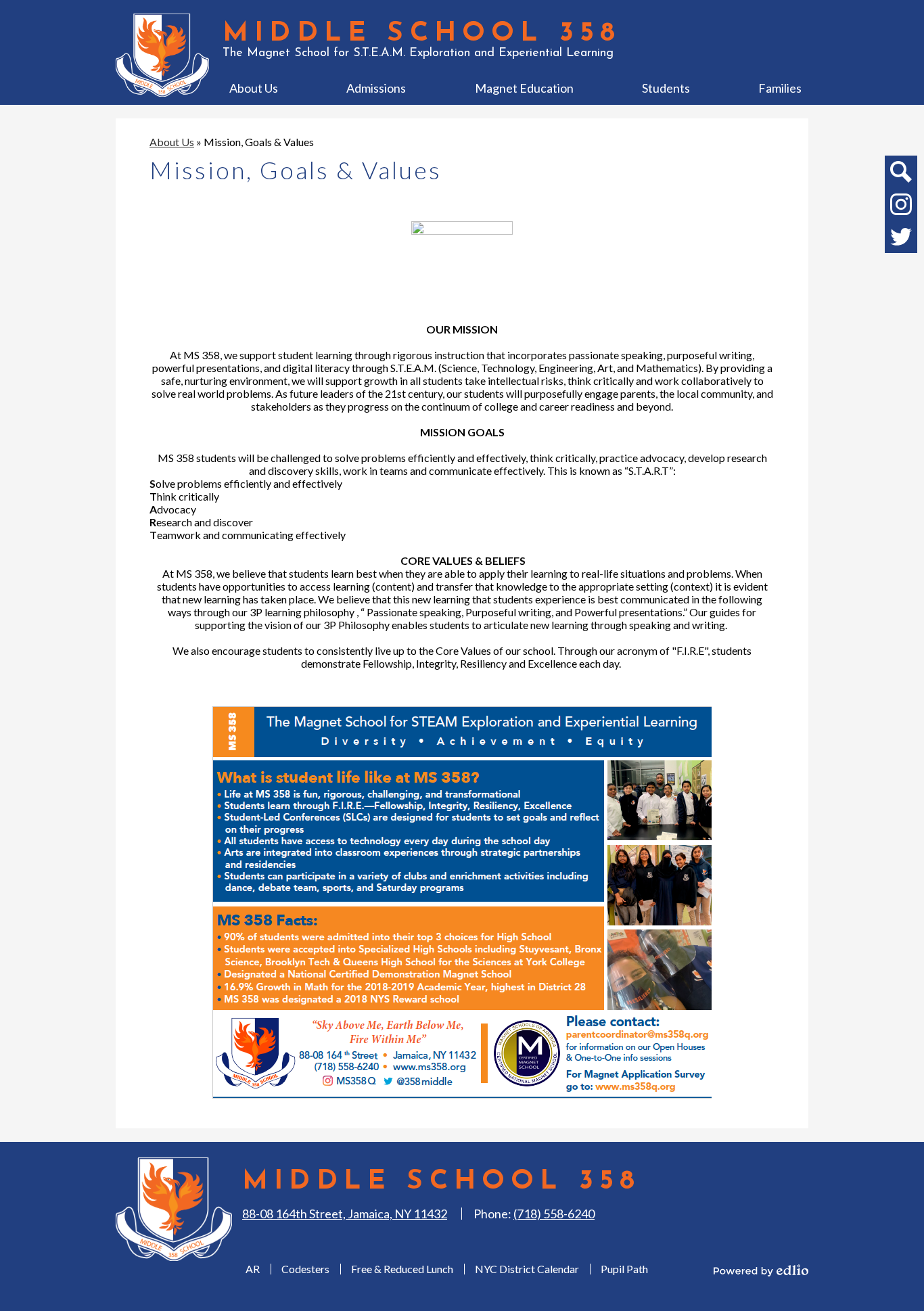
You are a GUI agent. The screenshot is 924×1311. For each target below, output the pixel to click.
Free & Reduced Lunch (402, 1268)
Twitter (901, 237)
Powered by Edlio (761, 1270)
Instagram (901, 204)
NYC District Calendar (527, 1268)
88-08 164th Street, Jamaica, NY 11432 (344, 1213)
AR (253, 1268)
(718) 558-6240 (554, 1213)
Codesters (305, 1268)
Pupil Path (624, 1268)
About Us (171, 141)
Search (901, 172)
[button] (254, 88)
